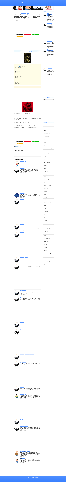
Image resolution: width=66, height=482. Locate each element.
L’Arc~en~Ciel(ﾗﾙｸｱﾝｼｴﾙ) (17, 146)
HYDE (19, 66)
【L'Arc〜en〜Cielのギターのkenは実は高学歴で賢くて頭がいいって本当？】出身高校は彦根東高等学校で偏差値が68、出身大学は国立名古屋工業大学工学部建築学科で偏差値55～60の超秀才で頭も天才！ (30, 202)
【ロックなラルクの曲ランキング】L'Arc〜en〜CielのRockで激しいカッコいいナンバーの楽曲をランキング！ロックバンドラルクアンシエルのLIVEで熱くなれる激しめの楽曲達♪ (30, 235)
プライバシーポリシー (32, 477)
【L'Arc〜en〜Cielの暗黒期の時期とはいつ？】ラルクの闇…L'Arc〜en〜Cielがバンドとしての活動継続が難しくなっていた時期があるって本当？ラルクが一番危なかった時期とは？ (50, 45)
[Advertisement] (27, 27)
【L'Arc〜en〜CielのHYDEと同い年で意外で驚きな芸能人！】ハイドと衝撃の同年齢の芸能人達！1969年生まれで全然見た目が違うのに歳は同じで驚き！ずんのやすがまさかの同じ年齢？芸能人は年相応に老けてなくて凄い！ (30, 164)
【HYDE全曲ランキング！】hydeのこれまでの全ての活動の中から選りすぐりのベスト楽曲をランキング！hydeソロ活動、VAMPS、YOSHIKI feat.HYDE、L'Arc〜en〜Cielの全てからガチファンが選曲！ (30, 364)
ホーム (29, 477)
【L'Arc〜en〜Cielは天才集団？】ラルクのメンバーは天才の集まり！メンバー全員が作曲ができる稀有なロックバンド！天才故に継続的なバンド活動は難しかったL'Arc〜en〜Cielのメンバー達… (50, 26)
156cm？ (19, 71)
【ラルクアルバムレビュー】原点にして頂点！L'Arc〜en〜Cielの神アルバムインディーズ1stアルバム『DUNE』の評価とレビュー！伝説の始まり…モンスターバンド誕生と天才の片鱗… (30, 195)
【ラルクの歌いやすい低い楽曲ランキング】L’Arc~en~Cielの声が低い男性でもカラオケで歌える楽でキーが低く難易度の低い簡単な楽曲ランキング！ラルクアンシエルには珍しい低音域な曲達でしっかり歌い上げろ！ (30, 170)
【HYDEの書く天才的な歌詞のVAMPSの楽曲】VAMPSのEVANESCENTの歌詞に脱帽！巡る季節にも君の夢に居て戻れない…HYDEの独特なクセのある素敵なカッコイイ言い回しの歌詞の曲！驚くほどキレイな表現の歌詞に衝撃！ (30, 332)
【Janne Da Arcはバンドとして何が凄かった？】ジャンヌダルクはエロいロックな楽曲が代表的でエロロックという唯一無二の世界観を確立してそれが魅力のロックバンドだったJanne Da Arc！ (50, 72)
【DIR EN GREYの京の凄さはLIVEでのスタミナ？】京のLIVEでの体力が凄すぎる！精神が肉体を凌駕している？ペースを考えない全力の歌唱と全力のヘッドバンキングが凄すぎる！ (50, 53)
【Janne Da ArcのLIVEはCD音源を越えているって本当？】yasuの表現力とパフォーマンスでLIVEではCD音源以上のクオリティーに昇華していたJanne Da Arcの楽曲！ (50, 18)
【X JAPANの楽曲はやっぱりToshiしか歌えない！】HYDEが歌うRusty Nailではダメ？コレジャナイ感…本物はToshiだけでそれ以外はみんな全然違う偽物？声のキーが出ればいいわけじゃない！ (30, 292)
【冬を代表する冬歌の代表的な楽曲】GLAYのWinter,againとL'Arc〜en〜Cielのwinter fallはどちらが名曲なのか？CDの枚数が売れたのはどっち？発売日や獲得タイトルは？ (30, 428)
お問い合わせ (36, 477)
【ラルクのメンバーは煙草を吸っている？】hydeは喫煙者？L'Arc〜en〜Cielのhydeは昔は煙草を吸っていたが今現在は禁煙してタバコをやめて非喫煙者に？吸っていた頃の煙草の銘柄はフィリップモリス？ (30, 460)
